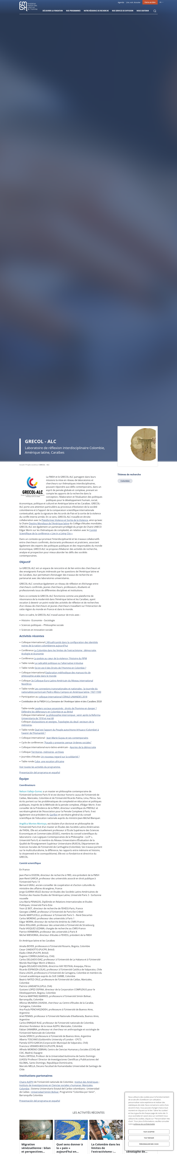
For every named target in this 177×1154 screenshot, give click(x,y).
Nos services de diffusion (122, 10)
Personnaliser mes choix (148, 1144)
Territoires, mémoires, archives (47, 752)
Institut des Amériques (86, 1081)
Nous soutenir (143, 10)
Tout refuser (149, 1138)
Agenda (121, 2)
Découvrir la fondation (53, 10)
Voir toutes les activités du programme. (40, 767)
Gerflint (54, 814)
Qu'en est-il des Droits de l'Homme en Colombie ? (60, 667)
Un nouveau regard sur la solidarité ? (60, 756)
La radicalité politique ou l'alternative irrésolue (59, 663)
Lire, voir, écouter (133, 2)
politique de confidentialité (144, 1124)
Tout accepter (148, 1132)
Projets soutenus (32, 465)
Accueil (21, 465)
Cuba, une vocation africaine (49, 761)
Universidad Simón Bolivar (45, 1091)
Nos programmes (73, 10)
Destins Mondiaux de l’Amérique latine (49, 523)
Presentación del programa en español (39, 772)
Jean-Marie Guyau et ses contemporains (67, 737)
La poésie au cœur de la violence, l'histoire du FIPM (60, 658)
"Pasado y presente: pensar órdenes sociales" (68, 742)
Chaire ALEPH (26, 1081)
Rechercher (155, 11)
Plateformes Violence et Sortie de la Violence (64, 520)
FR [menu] (160, 2)
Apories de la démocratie (83, 747)
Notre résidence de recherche (96, 10)
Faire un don (150, 2)
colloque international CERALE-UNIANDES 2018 (63, 696)
